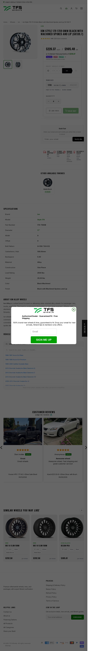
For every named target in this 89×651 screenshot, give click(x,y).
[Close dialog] (73, 309)
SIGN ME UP (43, 339)
